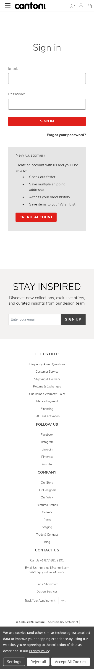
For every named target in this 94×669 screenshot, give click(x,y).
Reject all (38, 661)
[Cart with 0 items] (89, 6)
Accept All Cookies (70, 661)
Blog (47, 542)
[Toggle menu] (8, 6)
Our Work (47, 497)
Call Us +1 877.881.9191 (47, 560)
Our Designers (47, 490)
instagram (47, 442)
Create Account (36, 217)
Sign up (73, 319)
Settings (14, 661)
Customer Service (47, 372)
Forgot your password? (66, 134)
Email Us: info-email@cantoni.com (47, 568)
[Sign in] (81, 6)
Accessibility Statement (63, 622)
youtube (47, 464)
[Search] (72, 6)
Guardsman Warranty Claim (47, 394)
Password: (16, 94)
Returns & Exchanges (47, 387)
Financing (47, 409)
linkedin (47, 450)
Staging (47, 527)
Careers (47, 512)
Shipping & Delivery (47, 379)
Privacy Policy (39, 651)
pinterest (47, 457)
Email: (13, 68)
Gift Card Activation (47, 416)
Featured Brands (47, 505)
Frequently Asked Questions (47, 364)
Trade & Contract (47, 535)
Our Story (47, 483)
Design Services (47, 592)
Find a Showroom (47, 584)
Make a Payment (47, 401)
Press (47, 520)
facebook (47, 435)
